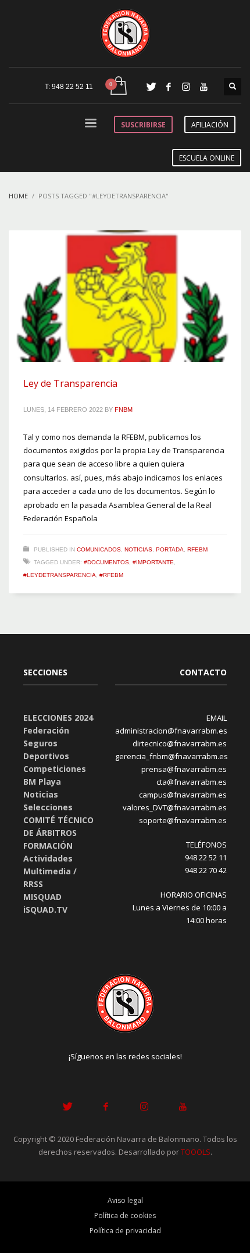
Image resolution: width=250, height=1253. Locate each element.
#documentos (106, 562)
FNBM (124, 409)
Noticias (138, 549)
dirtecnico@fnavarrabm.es (180, 743)
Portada (170, 549)
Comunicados (99, 549)
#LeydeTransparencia (59, 575)
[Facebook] (168, 86)
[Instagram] (186, 86)
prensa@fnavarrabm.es (184, 769)
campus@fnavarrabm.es (183, 794)
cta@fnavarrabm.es (191, 782)
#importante (153, 562)
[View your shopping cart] (118, 86)
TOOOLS (195, 1152)
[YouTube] (203, 86)
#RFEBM (111, 575)
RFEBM (197, 549)
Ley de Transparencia (70, 383)
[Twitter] (151, 86)
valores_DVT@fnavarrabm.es (175, 807)
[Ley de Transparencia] (125, 296)
